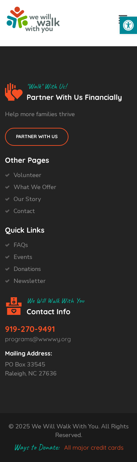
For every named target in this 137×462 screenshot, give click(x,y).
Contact (24, 211)
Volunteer (27, 175)
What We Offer (35, 187)
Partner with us (37, 136)
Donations (27, 269)
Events (23, 257)
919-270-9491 (30, 329)
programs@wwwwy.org (38, 339)
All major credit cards (93, 447)
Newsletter (30, 281)
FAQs (21, 245)
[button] (128, 25)
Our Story (27, 199)
